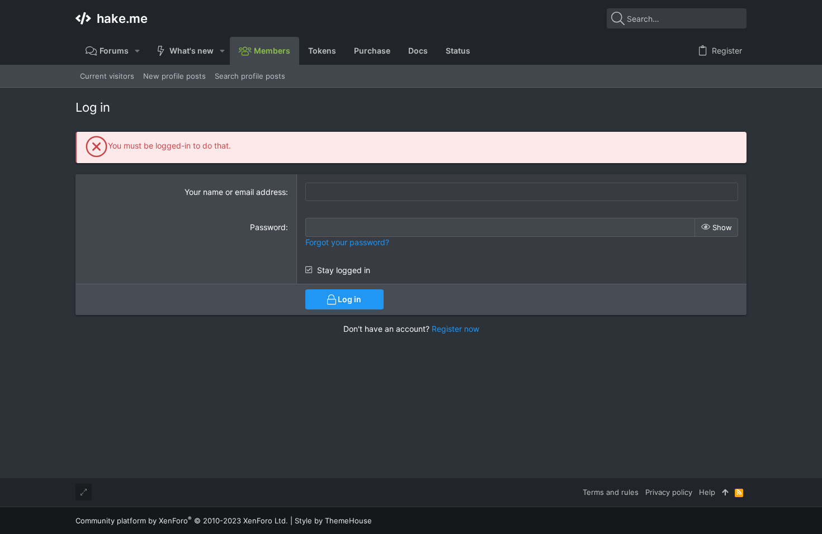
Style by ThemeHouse (333, 520)
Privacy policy (668, 492)
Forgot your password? (347, 242)
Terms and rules (611, 492)
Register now (455, 328)
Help (707, 492)
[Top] (725, 492)
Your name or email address (235, 192)
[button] (137, 51)
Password (268, 227)
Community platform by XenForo (181, 520)
